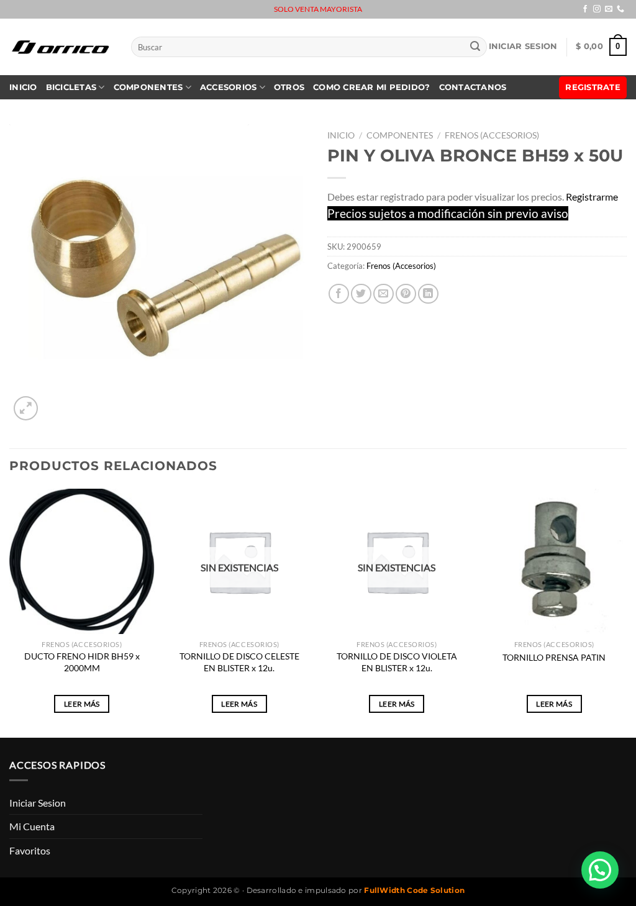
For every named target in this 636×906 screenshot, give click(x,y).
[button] (600, 870)
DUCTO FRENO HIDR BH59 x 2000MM (82, 662)
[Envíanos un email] (608, 9)
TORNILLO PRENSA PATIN (554, 657)
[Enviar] (475, 47)
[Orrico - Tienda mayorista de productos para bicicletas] (60, 47)
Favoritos (29, 850)
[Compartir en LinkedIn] (428, 294)
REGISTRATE (592, 87)
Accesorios (228, 87)
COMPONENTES (148, 87)
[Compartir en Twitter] (361, 294)
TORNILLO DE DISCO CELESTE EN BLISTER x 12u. (239, 662)
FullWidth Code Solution (414, 890)
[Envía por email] (383, 294)
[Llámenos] (620, 9)
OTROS (289, 87)
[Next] (626, 611)
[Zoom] (26, 408)
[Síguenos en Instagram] (597, 9)
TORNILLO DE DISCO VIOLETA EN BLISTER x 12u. (397, 662)
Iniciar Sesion (523, 46)
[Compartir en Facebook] (339, 294)
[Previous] (10, 611)
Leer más (82, 704)
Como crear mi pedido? (371, 87)
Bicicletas (71, 87)
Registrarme (592, 196)
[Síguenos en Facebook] (585, 9)
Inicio (23, 87)
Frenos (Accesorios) (492, 135)
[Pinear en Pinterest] (406, 294)
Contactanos (473, 87)
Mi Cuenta (32, 826)
